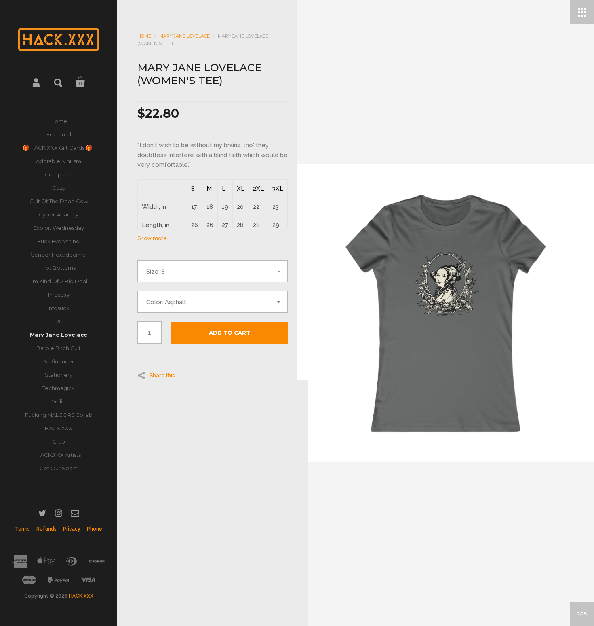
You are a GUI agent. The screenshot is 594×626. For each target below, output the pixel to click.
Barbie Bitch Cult (58, 348)
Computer (58, 174)
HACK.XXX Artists (58, 455)
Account (36, 82)
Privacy (71, 529)
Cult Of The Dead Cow (58, 201)
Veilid (59, 401)
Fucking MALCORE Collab (59, 415)
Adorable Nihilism (58, 161)
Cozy (58, 188)
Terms (22, 529)
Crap (59, 441)
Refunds (46, 529)
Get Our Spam (59, 468)
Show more (152, 238)
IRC (58, 321)
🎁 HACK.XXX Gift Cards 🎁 (59, 147)
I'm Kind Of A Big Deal (58, 281)
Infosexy (59, 294)
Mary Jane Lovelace (58, 334)
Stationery (58, 374)
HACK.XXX (58, 428)
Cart (80, 82)
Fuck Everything (59, 241)
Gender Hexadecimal (58, 254)
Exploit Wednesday (59, 228)
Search (58, 82)
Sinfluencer (59, 361)
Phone (94, 529)
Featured (58, 134)
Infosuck (59, 308)
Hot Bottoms (59, 268)
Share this (162, 375)
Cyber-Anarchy (58, 214)
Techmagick (58, 388)
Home (59, 121)
